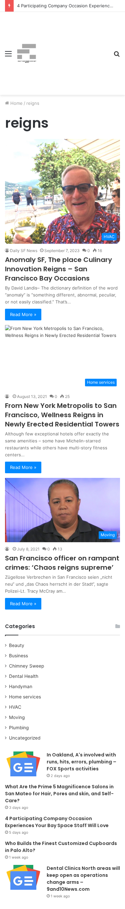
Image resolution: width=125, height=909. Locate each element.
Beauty (16, 645)
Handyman (20, 686)
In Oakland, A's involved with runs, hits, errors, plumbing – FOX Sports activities (81, 761)
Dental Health (23, 676)
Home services (25, 696)
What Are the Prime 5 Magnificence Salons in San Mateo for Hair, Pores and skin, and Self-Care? (59, 793)
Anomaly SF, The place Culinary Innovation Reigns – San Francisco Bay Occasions (58, 269)
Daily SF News (23, 250)
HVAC (15, 707)
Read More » (23, 314)
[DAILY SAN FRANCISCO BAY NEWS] (27, 53)
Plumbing (19, 727)
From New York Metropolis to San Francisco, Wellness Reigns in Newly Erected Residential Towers (62, 415)
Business (18, 655)
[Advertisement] (72, 48)
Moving (17, 717)
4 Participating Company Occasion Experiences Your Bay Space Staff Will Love (57, 822)
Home (16, 103)
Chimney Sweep (26, 666)
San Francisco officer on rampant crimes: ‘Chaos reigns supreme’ (62, 562)
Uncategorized (24, 738)
